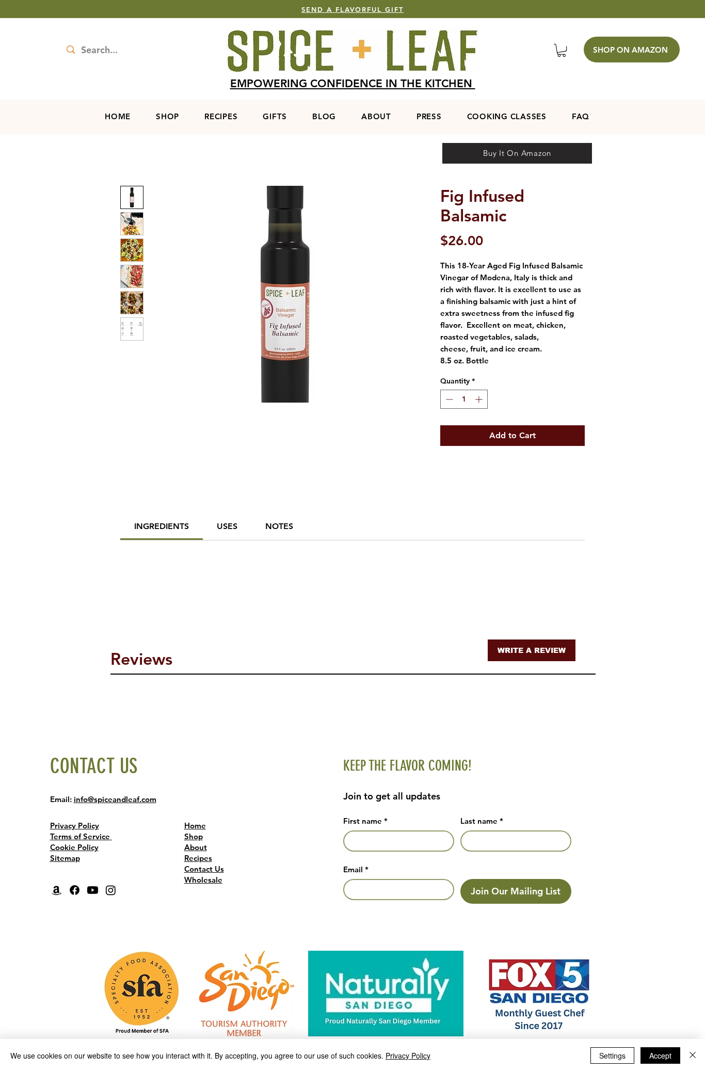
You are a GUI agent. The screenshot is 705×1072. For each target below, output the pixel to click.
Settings (612, 1055)
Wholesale (203, 880)
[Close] (692, 1055)
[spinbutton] (464, 399)
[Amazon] (56, 890)
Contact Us (204, 869)
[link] (161, 526)
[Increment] (479, 399)
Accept (660, 1055)
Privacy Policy (74, 825)
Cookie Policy (74, 847)
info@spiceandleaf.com (115, 799)
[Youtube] (92, 890)
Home (195, 825)
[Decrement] (448, 399)
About (195, 847)
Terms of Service (80, 836)
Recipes (198, 858)
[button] (561, 50)
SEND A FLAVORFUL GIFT (352, 9)
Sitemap (65, 858)
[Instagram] (110, 890)
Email (355, 869)
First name (365, 821)
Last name (481, 821)
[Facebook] (74, 890)
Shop (193, 836)
